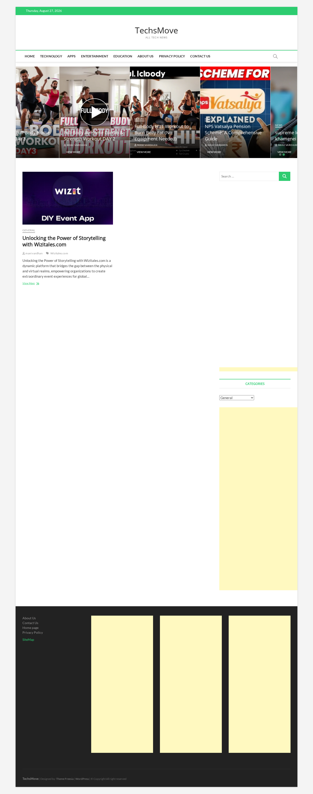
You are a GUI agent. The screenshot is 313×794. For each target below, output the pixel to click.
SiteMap (28, 639)
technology (51, 56)
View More (30, 151)
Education (122, 56)
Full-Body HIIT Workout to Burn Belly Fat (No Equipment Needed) (118, 132)
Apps (71, 56)
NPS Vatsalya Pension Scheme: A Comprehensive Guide (189, 132)
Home (30, 56)
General (28, 230)
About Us (145, 56)
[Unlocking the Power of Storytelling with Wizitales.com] (67, 198)
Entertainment (94, 56)
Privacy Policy (172, 56)
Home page (30, 628)
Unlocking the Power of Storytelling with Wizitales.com (64, 241)
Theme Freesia (65, 779)
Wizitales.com (59, 253)
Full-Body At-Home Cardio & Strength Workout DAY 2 (50, 135)
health (25, 125)
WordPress (82, 779)
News (165, 119)
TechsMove (156, 30)
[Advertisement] (260, 279)
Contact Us (200, 56)
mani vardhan (33, 145)
